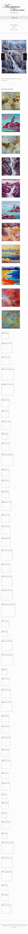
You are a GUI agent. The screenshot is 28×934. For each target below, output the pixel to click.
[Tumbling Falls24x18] (14, 56)
